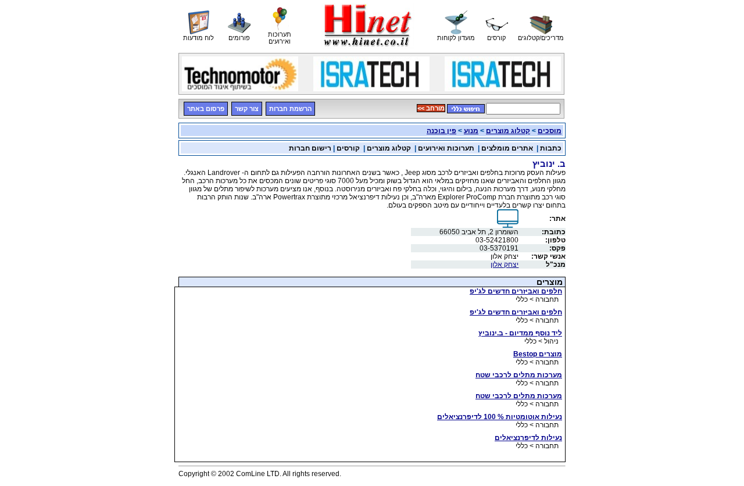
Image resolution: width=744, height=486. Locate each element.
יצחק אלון (504, 264)
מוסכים (549, 131)
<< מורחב (431, 108)
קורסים (348, 148)
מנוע (471, 131)
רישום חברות (310, 148)
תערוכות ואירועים (446, 148)
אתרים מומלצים (507, 148)
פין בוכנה (441, 131)
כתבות (550, 148)
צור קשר (247, 108)
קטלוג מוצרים (508, 131)
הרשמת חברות (290, 108)
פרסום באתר (205, 108)
